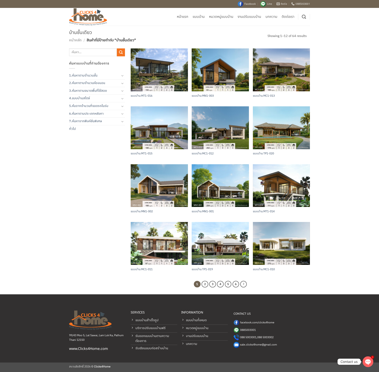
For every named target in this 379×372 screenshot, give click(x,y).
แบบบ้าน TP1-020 (263, 154)
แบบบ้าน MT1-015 (141, 154)
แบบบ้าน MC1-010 (264, 269)
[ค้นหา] (304, 16)
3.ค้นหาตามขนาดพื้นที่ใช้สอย (88, 90)
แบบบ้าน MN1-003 (203, 96)
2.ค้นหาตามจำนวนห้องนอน (87, 83)
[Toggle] (122, 75)
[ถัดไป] (243, 284)
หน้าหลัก (75, 40)
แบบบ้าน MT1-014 (264, 211)
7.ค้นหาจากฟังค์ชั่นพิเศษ (85, 121)
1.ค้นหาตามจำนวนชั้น (83, 75)
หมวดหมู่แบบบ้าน (221, 16)
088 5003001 (248, 337)
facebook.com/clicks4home (257, 322)
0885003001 (248, 330)
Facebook (250, 4)
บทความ (271, 16)
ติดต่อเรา (288, 16)
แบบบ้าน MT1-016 (141, 96)
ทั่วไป (72, 129)
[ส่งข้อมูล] (121, 52)
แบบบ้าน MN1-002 (142, 211)
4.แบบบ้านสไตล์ (79, 98)
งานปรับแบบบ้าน (249, 16)
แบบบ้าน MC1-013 (264, 96)
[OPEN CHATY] (368, 361)
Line (269, 4)
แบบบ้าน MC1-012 (203, 154)
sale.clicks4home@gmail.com (258, 344)
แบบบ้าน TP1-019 (202, 269)
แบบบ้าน (199, 16)
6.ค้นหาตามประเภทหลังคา (86, 113)
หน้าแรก (182, 16)
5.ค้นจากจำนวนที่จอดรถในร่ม (88, 106)
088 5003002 (265, 337)
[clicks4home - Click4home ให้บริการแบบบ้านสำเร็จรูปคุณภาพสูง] (89, 17)
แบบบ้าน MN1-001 (203, 211)
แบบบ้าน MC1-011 (142, 269)
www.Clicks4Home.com (88, 348)
